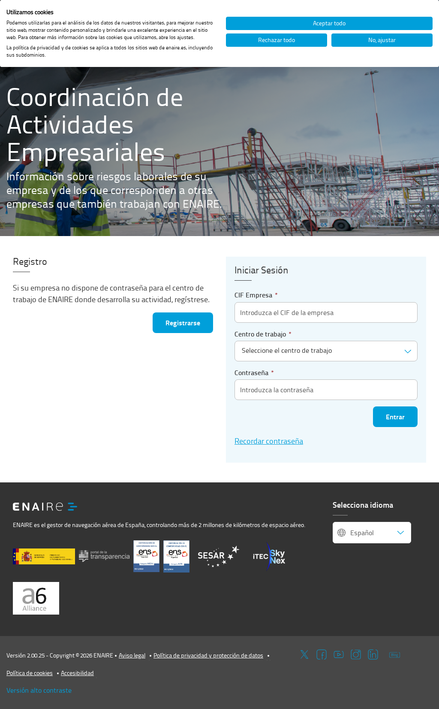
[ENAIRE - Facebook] (321, 654)
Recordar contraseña (269, 440)
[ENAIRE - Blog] (394, 654)
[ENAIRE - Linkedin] (373, 654)
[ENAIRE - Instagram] (356, 654)
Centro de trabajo (263, 334)
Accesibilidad (77, 673)
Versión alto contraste (39, 690)
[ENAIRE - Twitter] (304, 654)
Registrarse (182, 322)
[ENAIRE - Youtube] (339, 654)
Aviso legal (132, 655)
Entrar (395, 416)
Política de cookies (29, 673)
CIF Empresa (256, 295)
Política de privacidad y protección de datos (208, 655)
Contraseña (254, 372)
